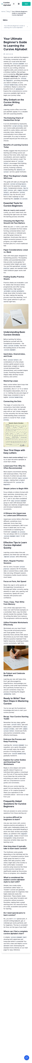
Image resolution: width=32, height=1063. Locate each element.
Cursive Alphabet (7, 3)
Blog (8, 11)
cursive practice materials (12, 869)
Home (3, 11)
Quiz (26, 4)
